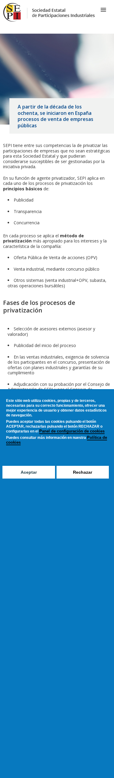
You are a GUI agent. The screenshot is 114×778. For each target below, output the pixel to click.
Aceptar (29, 472)
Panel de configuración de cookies (72, 431)
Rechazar (82, 472)
